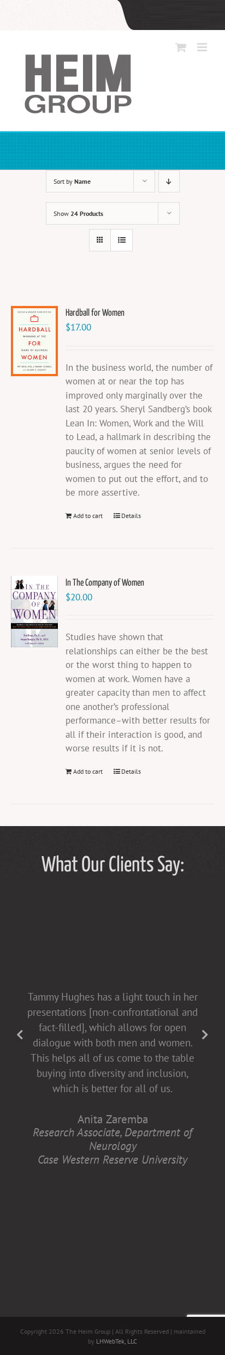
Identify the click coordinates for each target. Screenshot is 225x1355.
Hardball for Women (95, 313)
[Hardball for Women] (34, 341)
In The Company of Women (105, 583)
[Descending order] (169, 181)
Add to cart (88, 515)
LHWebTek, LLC (116, 1341)
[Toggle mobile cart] (180, 47)
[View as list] (121, 240)
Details (131, 515)
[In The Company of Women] (34, 611)
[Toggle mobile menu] (203, 47)
